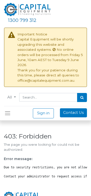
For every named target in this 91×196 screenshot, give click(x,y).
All (10, 97)
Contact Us (73, 112)
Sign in (43, 113)
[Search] (82, 97)
